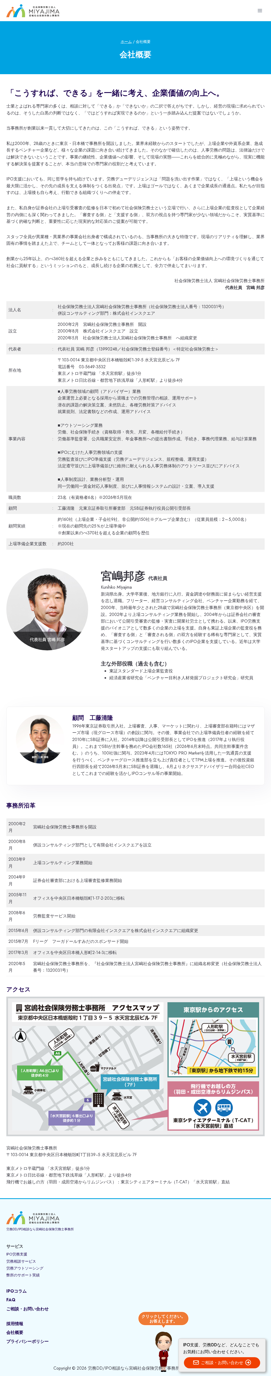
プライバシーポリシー (27, 1341)
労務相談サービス (21, 1261)
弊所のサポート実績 (23, 1275)
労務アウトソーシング (24, 1268)
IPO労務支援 (16, 1254)
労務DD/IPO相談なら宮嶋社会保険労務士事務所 (40, 1229)
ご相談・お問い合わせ (27, 1309)
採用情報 (14, 1324)
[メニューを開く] (260, 10)
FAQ (10, 1300)
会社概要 (14, 1332)
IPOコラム (16, 1291)
